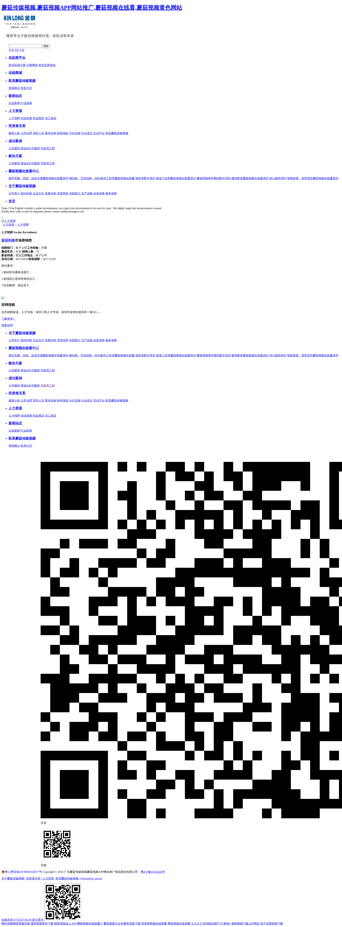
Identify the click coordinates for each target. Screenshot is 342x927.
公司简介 (14, 193)
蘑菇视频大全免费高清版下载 (122, 923)
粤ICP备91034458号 (153, 871)
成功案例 (15, 141)
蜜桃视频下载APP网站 (245, 923)
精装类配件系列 (145, 178)
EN (17, 50)
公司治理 (26, 133)
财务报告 (62, 133)
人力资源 (15, 111)
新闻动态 (15, 96)
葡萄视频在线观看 (179, 923)
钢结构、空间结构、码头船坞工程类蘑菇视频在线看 (102, 355)
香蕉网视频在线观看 (154, 923)
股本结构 (50, 133)
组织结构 (26, 193)
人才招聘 (14, 118)
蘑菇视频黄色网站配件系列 (214, 178)
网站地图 (7, 923)
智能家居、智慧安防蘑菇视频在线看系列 (312, 178)
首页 (12, 201)
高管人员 (38, 133)
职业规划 (38, 118)
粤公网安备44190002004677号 (23, 871)
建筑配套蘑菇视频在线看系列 (250, 178)
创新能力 (75, 193)
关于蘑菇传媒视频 (22, 186)
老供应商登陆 (47, 65)
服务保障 (111, 193)
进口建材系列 (277, 178)
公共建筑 (14, 148)
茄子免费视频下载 (271, 923)
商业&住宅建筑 (30, 148)
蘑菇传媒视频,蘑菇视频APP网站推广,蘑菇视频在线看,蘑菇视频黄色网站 (91, 7)
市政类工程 (48, 148)
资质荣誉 (62, 193)
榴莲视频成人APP (65, 923)
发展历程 (50, 193)
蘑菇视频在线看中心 (24, 171)
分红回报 (75, 133)
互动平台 (99, 133)
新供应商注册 (17, 65)
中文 (11, 50)
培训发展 (26, 118)
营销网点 (14, 88)
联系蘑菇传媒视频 (22, 81)
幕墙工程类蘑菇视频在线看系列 (176, 178)
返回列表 (8, 240)
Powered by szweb (91, 878)
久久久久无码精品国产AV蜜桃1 (211, 923)
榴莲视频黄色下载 (42, 923)
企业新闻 (14, 103)
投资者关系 (17, 126)
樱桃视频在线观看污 (90, 923)
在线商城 (15, 72)
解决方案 (15, 156)
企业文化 (38, 193)
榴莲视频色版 (21, 923)
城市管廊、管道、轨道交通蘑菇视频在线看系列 (38, 178)
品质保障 (99, 193)
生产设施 (87, 193)
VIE (22, 50)
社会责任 (87, 133)
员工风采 (50, 118)
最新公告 (14, 133)
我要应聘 (7, 325)
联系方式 (26, 88)
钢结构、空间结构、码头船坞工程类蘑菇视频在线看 (102, 178)
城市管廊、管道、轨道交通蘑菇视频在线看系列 (38, 355)
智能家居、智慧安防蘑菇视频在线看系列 (312, 355)
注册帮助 (32, 65)
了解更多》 (8, 318)
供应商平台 (17, 58)
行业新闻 (26, 103)
